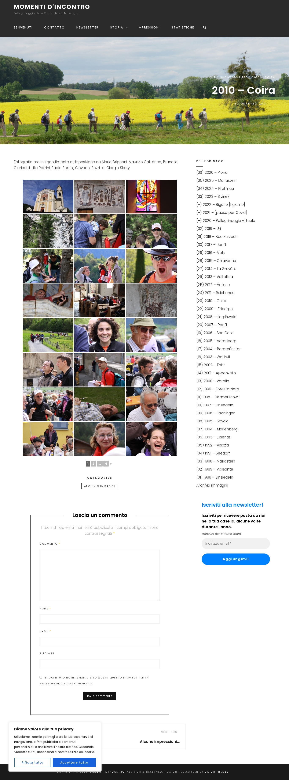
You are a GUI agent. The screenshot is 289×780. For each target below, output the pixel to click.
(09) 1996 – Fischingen (215, 413)
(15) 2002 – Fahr (210, 365)
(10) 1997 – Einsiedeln (214, 405)
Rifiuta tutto (32, 762)
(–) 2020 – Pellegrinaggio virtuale (225, 220)
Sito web (47, 653)
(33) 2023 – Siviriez (212, 196)
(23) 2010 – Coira (211, 300)
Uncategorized (234, 77)
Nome (45, 608)
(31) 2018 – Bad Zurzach (217, 236)
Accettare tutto (74, 762)
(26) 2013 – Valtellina (214, 276)
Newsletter (87, 27)
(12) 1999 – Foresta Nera (217, 389)
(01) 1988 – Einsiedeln (214, 477)
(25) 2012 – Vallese (213, 284)
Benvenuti (23, 27)
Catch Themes (217, 771)
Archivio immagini (99, 486)
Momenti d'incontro (52, 7)
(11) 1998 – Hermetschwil (217, 397)
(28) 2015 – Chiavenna (216, 260)
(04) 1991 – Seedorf (213, 453)
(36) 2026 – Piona (211, 172)
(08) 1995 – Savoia (212, 421)
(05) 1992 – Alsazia (212, 445)
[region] (55, 747)
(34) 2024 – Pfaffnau (215, 188)
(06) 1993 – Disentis (213, 437)
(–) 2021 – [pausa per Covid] (221, 212)
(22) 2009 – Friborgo (214, 308)
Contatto (54, 27)
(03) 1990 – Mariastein (215, 461)
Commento (50, 543)
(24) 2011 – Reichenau (215, 292)
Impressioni (149, 27)
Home (211, 77)
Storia (116, 27)
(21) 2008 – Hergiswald (216, 316)
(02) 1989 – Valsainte (214, 469)
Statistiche (182, 27)
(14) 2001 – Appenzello (216, 373)
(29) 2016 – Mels (210, 252)
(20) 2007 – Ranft (211, 324)
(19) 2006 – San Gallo (215, 332)
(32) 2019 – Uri (208, 228)
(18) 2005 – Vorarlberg (216, 340)
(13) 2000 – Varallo (212, 381)
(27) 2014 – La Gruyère (216, 268)
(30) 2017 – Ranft (211, 244)
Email (45, 630)
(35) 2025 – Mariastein (216, 180)
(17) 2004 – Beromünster (218, 348)
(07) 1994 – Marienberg (217, 429)
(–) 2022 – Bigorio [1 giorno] (220, 204)
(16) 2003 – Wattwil (213, 356)
